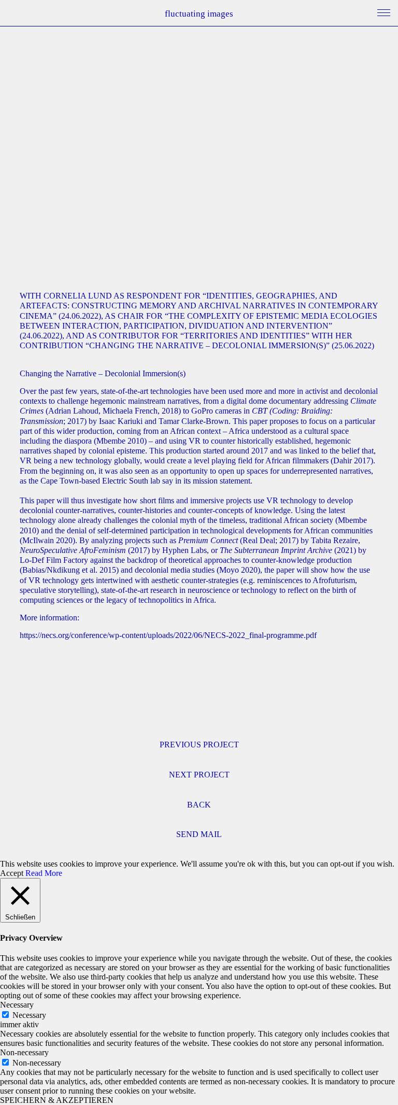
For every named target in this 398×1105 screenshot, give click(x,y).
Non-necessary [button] (24, 1052)
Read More (43, 873)
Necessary (29, 1015)
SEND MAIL (199, 834)
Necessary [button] (17, 1004)
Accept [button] (11, 873)
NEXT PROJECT (199, 774)
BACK (199, 804)
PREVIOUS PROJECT (199, 744)
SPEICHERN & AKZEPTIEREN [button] (56, 1100)
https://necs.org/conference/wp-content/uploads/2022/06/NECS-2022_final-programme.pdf (168, 635)
